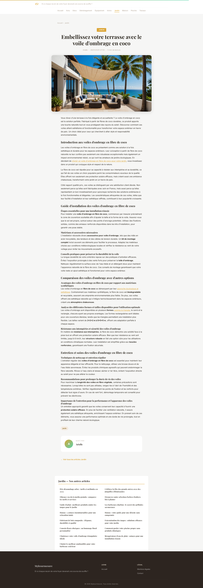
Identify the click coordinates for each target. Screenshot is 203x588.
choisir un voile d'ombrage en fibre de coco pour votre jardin (99, 161)
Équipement (99, 11)
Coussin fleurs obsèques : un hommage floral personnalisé (78, 529)
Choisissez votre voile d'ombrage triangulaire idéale (78, 537)
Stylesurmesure (43, 566)
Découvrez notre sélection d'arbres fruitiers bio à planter (123, 498)
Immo (109, 11)
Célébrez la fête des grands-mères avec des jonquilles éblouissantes (123, 490)
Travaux (142, 11)
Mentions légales (143, 569)
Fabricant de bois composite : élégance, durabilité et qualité (76, 521)
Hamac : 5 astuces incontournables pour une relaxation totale (78, 513)
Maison (125, 11)
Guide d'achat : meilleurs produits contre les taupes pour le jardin (78, 506)
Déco (75, 11)
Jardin (116, 11)
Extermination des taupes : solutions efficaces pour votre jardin (123, 521)
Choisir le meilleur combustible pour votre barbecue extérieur (77, 545)
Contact (140, 573)
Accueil (60, 11)
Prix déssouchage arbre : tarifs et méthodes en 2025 (79, 490)
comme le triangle (122, 310)
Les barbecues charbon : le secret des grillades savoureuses (124, 506)
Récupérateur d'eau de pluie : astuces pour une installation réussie (124, 537)
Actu (68, 11)
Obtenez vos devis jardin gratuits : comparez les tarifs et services (78, 498)
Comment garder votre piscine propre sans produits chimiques (122, 529)
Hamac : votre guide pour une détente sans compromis (122, 513)
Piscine (134, 11)
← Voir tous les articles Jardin (73, 459)
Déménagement (86, 11)
